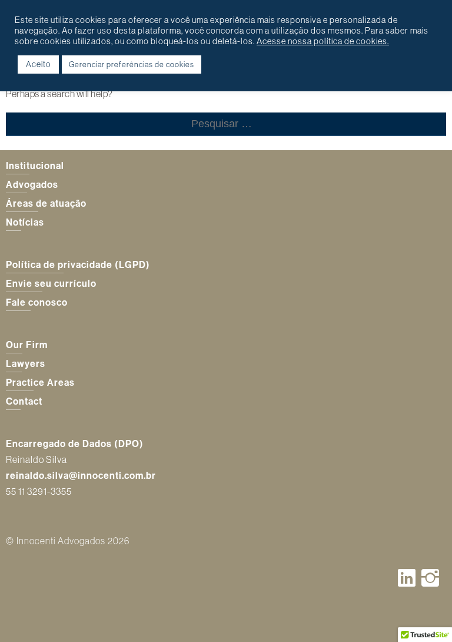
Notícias (25, 222)
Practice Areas (40, 382)
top (428, 618)
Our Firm (27, 344)
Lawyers (25, 363)
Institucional (35, 165)
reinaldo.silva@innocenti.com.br (81, 475)
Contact (24, 401)
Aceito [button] (38, 64)
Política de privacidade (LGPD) (78, 264)
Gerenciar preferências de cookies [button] (131, 64)
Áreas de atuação (46, 203)
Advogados (32, 184)
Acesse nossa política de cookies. (323, 41)
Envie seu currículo (51, 283)
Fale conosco (37, 302)
